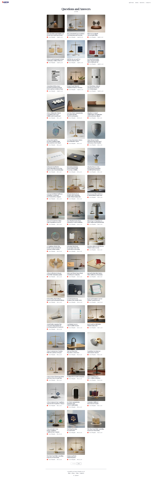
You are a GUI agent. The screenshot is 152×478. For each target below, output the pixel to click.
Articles (136, 2)
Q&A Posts (131, 2)
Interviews (142, 2)
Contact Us (148, 2)
